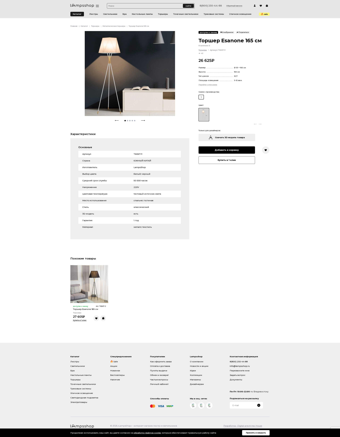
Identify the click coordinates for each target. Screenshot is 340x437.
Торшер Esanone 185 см (85, 309)
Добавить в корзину (227, 150)
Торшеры (95, 26)
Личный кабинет (159, 384)
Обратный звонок (234, 6)
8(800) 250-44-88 (211, 5)
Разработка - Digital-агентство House (243, 426)
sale (266, 14)
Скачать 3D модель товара (230, 137)
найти (188, 6)
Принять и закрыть (256, 433)
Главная (73, 26)
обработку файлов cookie (147, 433)
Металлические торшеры (114, 26)
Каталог (77, 14)
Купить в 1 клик (227, 160)
